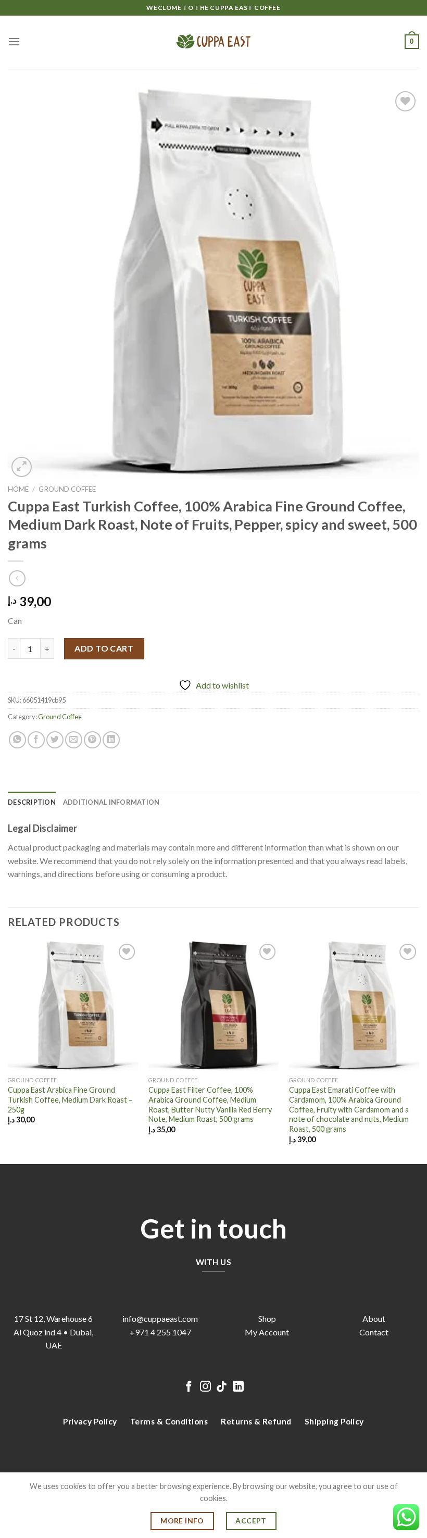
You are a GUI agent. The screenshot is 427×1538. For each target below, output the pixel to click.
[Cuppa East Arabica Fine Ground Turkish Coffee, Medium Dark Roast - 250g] (73, 1006)
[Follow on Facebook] (188, 1387)
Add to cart (103, 648)
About (373, 1318)
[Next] (418, 1051)
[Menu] (14, 41)
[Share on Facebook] (36, 739)
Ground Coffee (67, 489)
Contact (373, 1332)
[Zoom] (21, 467)
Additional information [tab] (111, 802)
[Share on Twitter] (55, 739)
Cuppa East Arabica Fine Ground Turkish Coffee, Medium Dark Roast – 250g (70, 1099)
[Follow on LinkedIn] (238, 1387)
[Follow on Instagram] (205, 1387)
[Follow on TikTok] (221, 1387)
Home (18, 489)
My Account (267, 1332)
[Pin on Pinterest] (92, 739)
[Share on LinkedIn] (111, 739)
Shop (267, 1318)
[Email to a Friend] (73, 739)
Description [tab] (32, 802)
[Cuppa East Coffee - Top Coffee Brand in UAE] (213, 42)
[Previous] (8, 1051)
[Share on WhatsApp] (17, 739)
